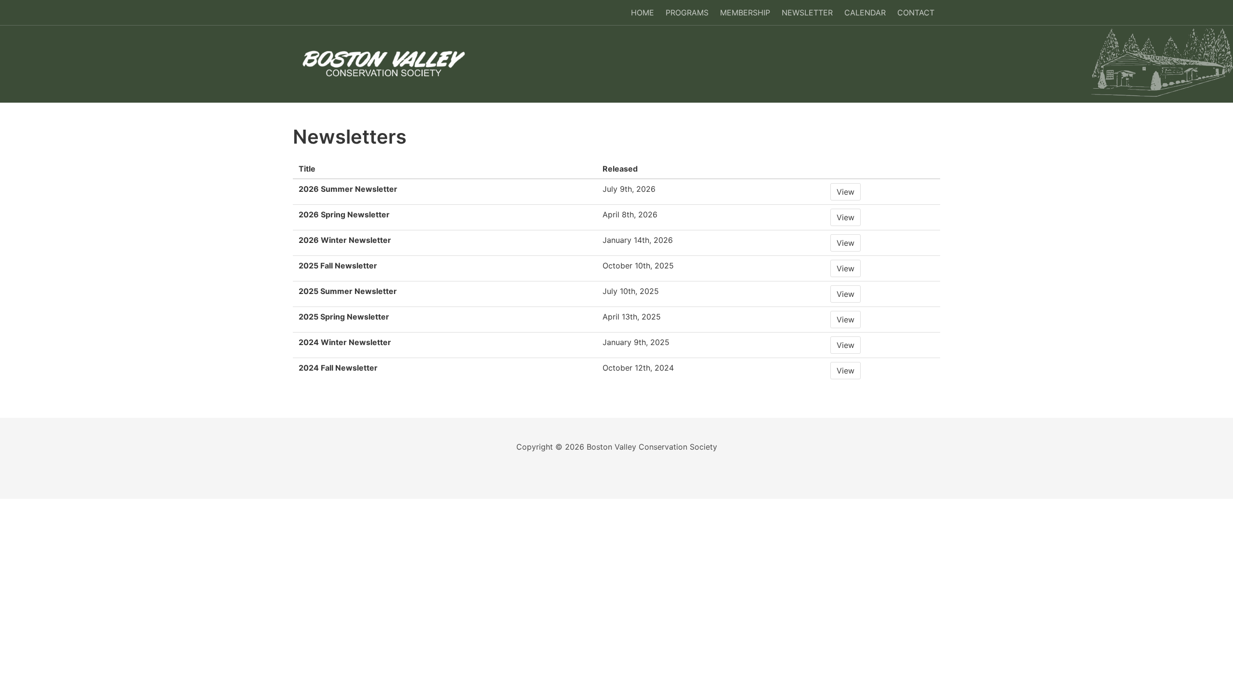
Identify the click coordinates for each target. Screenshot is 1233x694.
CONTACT (915, 12)
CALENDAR (865, 12)
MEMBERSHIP (745, 12)
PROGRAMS (687, 12)
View (845, 192)
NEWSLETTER (807, 12)
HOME (642, 12)
